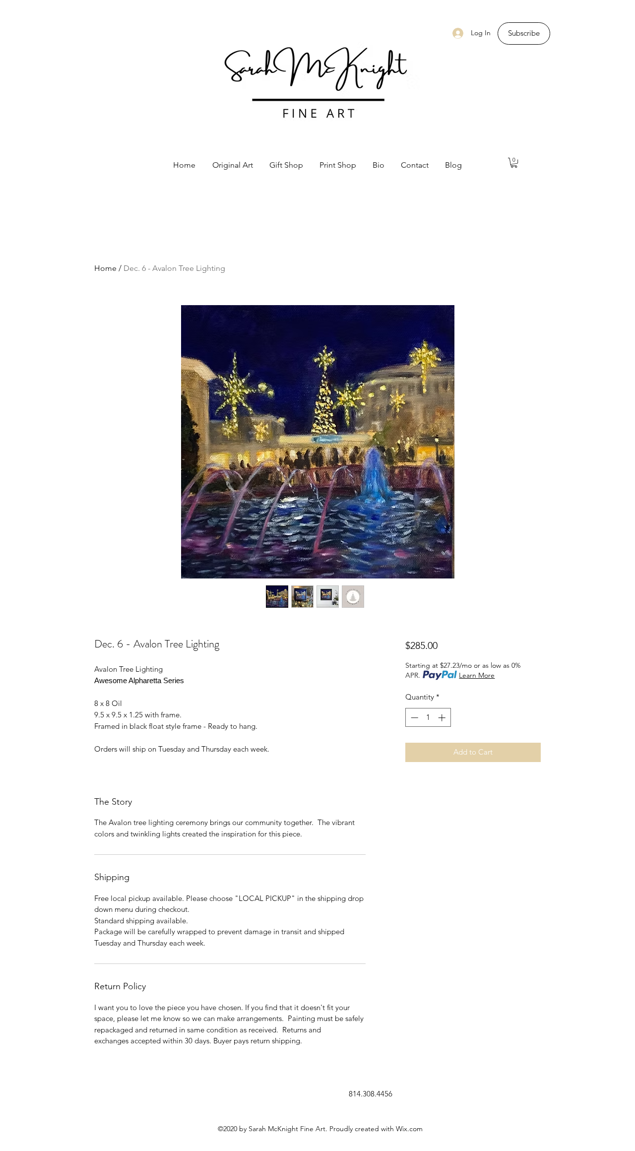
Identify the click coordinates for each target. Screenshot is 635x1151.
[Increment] (442, 717)
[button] (514, 163)
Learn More (477, 675)
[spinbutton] (428, 717)
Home (105, 268)
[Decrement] (413, 717)
